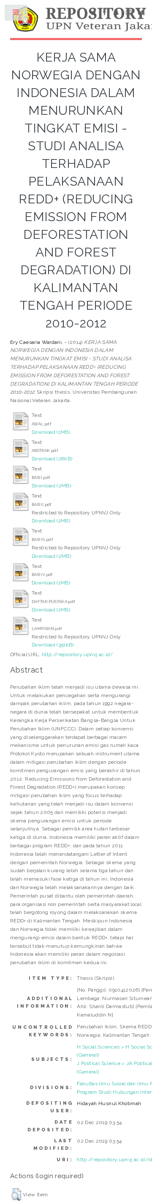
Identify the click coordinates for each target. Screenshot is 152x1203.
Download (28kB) (52, 459)
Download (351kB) (53, 645)
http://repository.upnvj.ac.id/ (77, 654)
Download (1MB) (51, 432)
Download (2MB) (51, 486)
